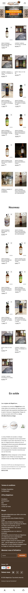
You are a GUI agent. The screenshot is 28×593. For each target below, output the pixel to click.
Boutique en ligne (5, 581)
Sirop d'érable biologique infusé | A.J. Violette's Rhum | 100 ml (7, 102)
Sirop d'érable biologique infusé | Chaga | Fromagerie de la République (20, 191)
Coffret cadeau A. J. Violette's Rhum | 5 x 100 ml (7, 73)
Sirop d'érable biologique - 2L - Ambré (5, 231)
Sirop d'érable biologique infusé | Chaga (20, 162)
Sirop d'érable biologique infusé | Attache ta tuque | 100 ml (20, 102)
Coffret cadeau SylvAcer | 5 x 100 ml (20, 44)
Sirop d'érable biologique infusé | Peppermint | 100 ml (6, 132)
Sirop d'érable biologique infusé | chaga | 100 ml (6, 45)
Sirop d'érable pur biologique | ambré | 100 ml (6, 162)
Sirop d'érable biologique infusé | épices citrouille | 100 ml (20, 132)
